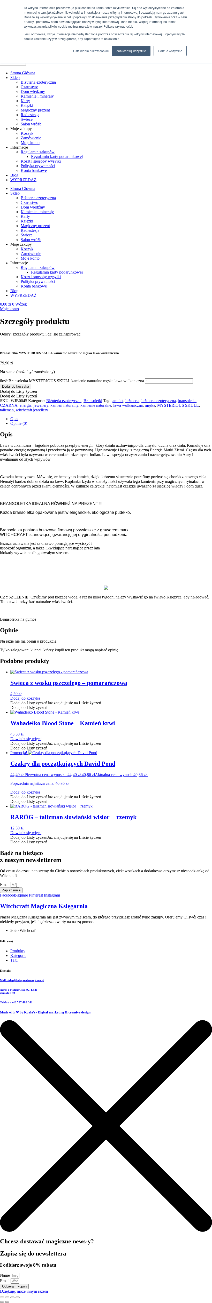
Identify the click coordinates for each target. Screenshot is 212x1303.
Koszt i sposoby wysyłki (41, 161)
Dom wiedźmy (33, 91)
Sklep (15, 77)
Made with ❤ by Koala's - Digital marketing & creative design (45, 1012)
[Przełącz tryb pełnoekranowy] (7, 1297)
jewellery (41, 405)
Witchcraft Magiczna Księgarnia (44, 906)
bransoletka (187, 400)
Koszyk (27, 133)
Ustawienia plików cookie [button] (91, 51)
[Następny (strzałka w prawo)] (7, 1302)
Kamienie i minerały (37, 96)
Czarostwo (29, 87)
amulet (117, 400)
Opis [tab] (14, 419)
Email (5, 884)
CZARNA (9, 405)
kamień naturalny (64, 405)
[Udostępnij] (12, 1297)
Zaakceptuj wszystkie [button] (131, 51)
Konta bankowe (34, 170)
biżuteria (132, 400)
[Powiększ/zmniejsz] (2, 1297)
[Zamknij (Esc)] (18, 1297)
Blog (14, 175)
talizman (7, 410)
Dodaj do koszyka (15, 386)
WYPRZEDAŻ (23, 180)
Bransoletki (93, 400)
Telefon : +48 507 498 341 (16, 1002)
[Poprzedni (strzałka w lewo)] (2, 1302)
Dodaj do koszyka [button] (25, 698)
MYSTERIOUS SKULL (178, 405)
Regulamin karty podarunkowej (57, 156)
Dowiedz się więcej (26, 739)
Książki (27, 105)
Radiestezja (30, 115)
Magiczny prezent (35, 110)
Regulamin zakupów (38, 152)
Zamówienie (31, 138)
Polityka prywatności (38, 166)
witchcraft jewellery (32, 410)
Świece (27, 119)
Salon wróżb (31, 124)
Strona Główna (22, 73)
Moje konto (30, 142)
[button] (18, 391)
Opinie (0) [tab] (18, 423)
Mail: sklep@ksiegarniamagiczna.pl (22, 980)
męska (150, 405)
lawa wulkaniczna (128, 405)
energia (26, 405)
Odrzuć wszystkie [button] (170, 51)
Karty (25, 101)
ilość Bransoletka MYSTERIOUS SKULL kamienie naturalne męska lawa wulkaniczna (72, 381)
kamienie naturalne (95, 405)
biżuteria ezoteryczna (158, 400)
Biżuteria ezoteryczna (38, 82)
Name (5, 1275)
